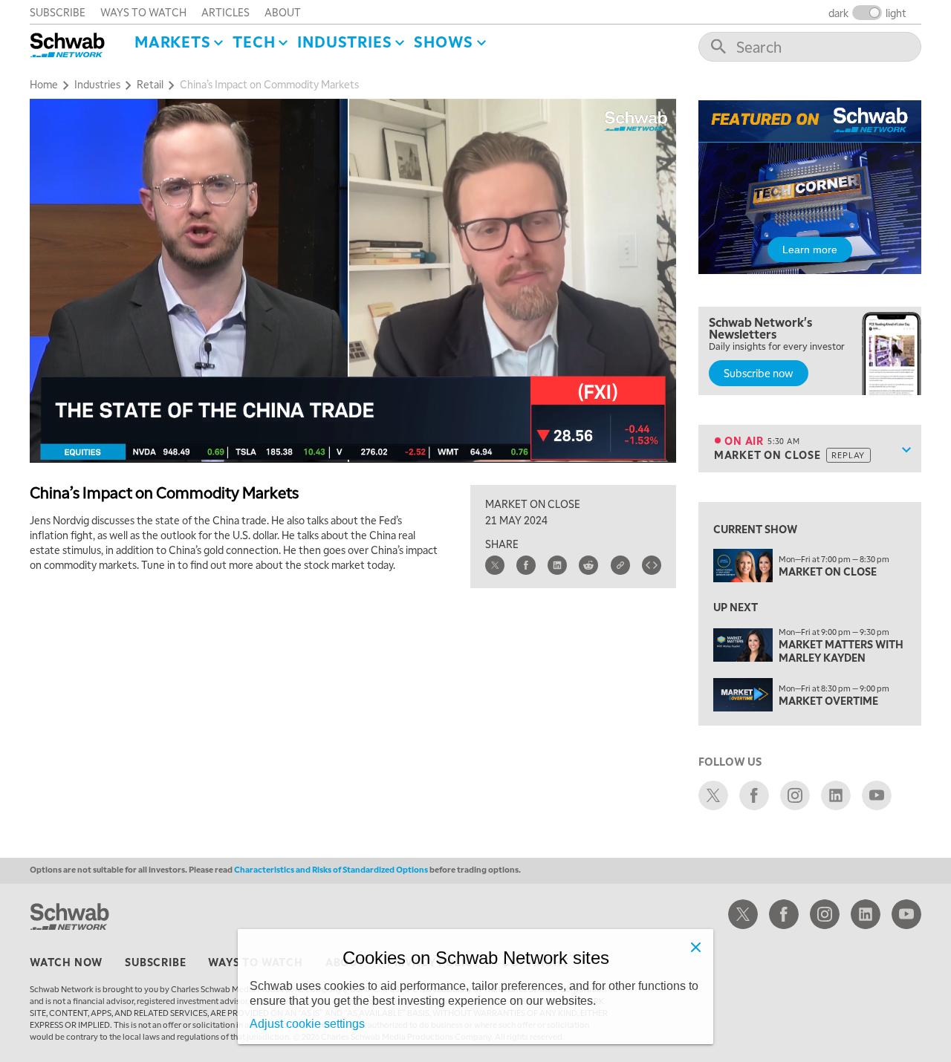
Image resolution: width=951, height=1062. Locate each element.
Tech (254, 41)
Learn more (809, 249)
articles (225, 12)
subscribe (57, 12)
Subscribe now (758, 372)
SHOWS (443, 41)
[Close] (695, 947)
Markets (172, 41)
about (282, 12)
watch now (66, 961)
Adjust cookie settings (307, 1023)
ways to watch (143, 12)
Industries (344, 41)
